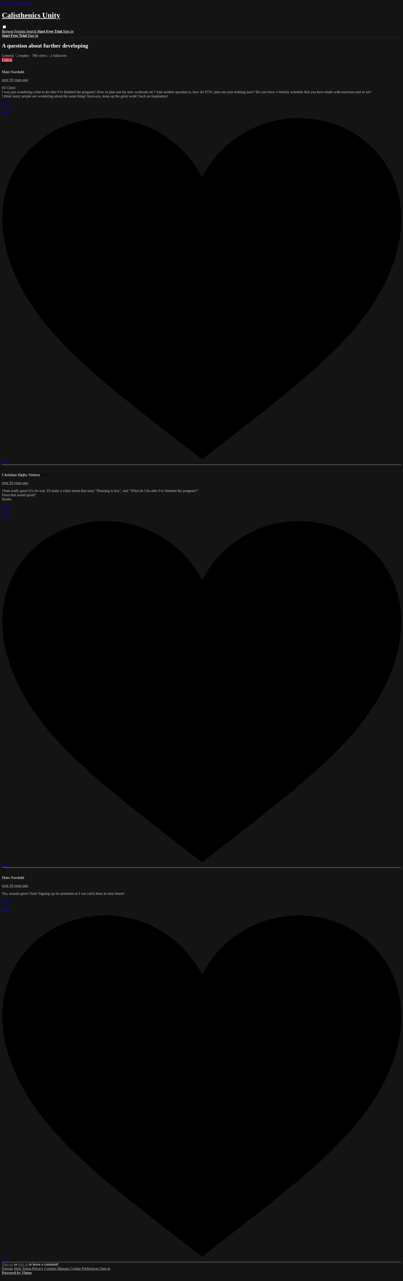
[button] (4, 26)
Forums (20, 31)
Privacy (38, 1269)
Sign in (68, 31)
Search (31, 31)
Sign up (7, 1264)
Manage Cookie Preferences (78, 1269)
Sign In (33, 36)
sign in (23, 1264)
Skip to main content (17, 4)
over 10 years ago (15, 80)
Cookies (50, 1269)
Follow (7, 60)
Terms (27, 1269)
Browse (8, 31)
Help (18, 1269)
